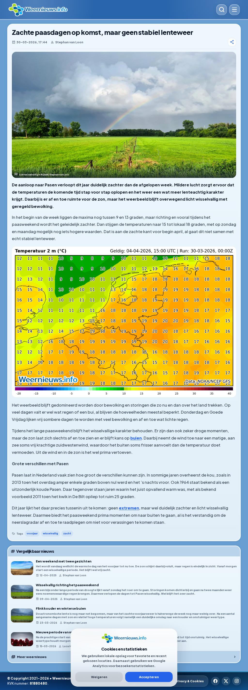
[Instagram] (236, 681)
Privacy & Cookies (189, 681)
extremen (129, 507)
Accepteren (149, 677)
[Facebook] (215, 681)
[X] (226, 681)
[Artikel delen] (232, 42)
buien (136, 437)
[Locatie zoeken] (221, 9)
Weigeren (99, 677)
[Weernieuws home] (110, 9)
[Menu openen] (234, 9)
